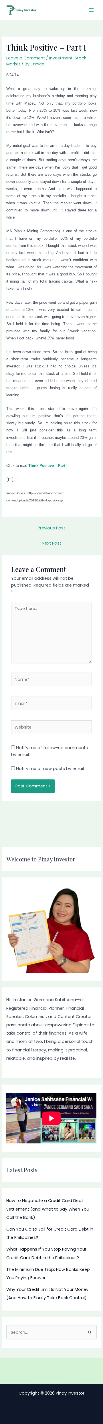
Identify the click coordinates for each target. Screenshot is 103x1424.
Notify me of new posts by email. (50, 768)
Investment (61, 58)
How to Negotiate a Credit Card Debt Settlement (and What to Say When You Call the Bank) (47, 1209)
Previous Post (51, 528)
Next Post (51, 543)
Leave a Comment (25, 58)
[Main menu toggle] (91, 10)
